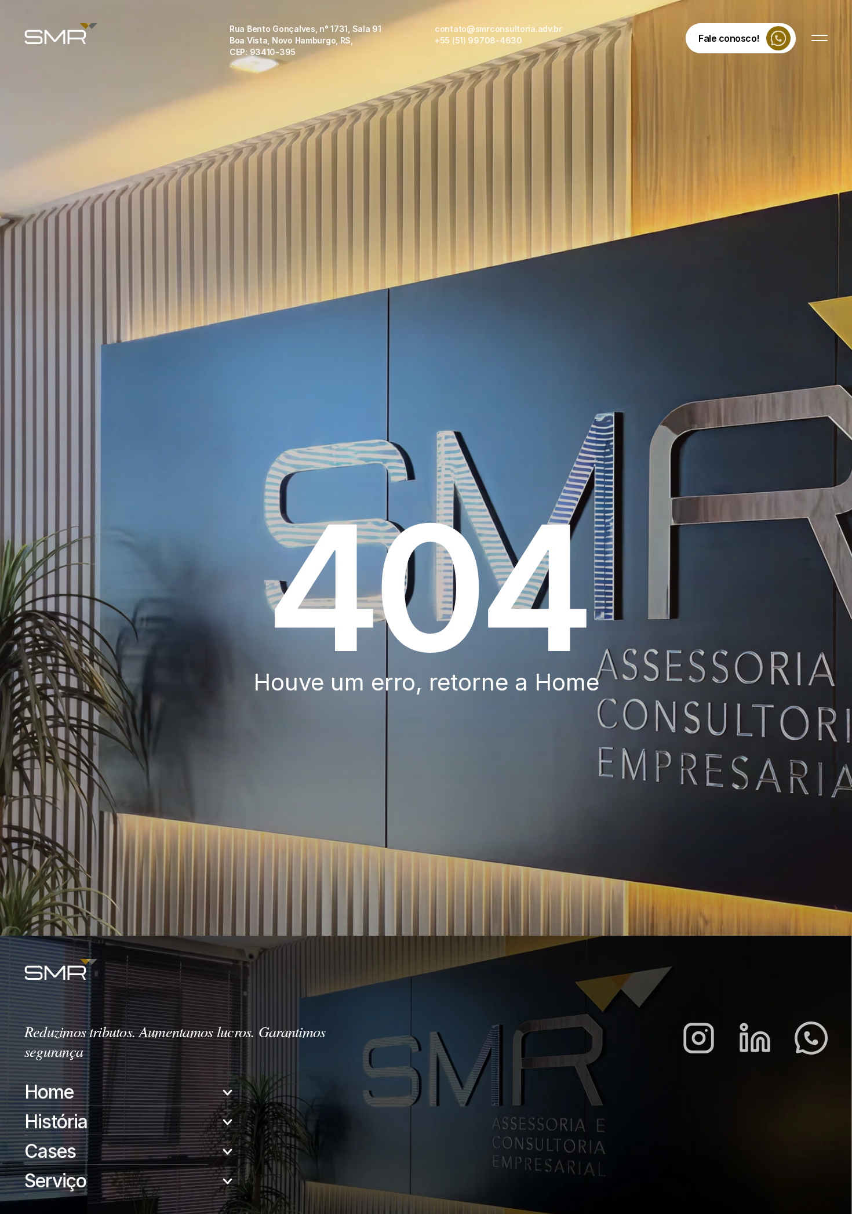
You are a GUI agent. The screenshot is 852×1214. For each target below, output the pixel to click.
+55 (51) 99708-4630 (478, 40)
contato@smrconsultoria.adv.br (498, 29)
